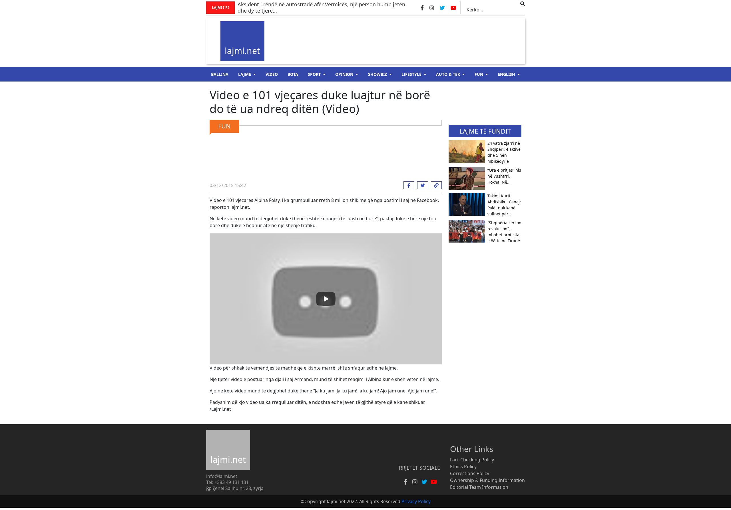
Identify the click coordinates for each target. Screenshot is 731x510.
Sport (314, 74)
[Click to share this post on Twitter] (421, 185)
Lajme (244, 74)
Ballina (219, 74)
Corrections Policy (469, 473)
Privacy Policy (416, 501)
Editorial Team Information (479, 487)
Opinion (344, 74)
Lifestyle (411, 74)
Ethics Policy (463, 466)
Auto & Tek (448, 74)
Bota (293, 74)
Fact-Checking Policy (472, 460)
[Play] (326, 299)
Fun (479, 74)
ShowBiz (377, 74)
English (506, 74)
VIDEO (272, 74)
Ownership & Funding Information (487, 480)
